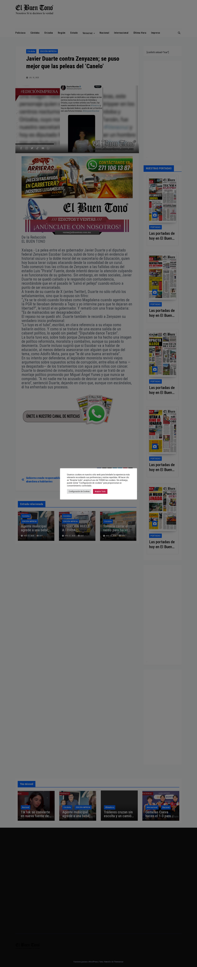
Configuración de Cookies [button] (79, 491)
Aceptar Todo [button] (100, 491)
